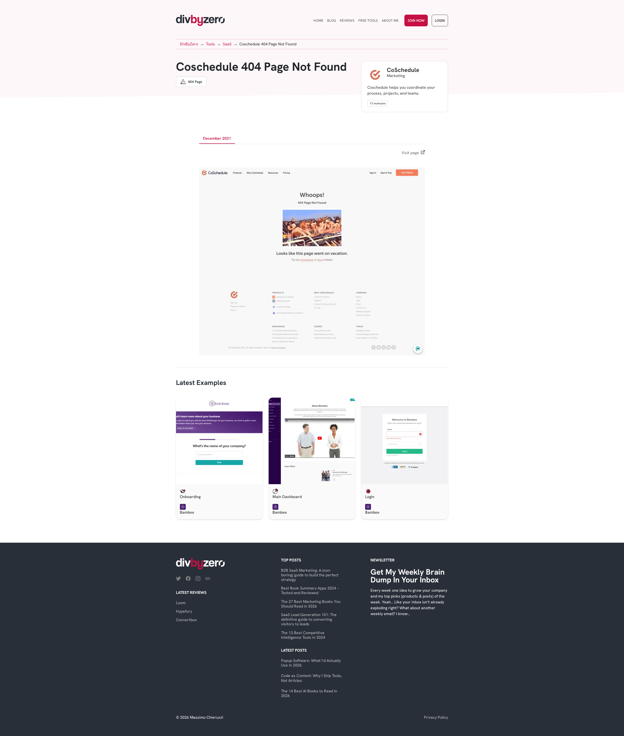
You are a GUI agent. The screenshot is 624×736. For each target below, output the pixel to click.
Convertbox (186, 619)
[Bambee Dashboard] (312, 441)
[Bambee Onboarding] (219, 441)
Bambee (187, 512)
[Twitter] (178, 578)
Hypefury (184, 611)
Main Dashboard (287, 496)
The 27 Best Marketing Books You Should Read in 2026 (311, 604)
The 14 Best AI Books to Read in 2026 (309, 693)
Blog (331, 20)
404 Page (195, 81)
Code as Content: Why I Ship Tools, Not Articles (311, 678)
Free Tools (368, 20)
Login (440, 20)
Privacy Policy (436, 717)
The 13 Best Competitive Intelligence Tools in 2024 (303, 635)
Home (318, 20)
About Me (390, 20)
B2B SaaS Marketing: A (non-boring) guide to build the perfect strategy (310, 575)
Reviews (347, 20)
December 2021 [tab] (217, 138)
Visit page (410, 152)
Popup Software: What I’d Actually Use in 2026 (311, 663)
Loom (180, 602)
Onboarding (190, 496)
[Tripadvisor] (207, 578)
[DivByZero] (200, 20)
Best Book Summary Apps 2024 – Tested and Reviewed (310, 590)
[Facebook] (188, 578)
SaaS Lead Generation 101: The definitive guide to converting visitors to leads (309, 619)
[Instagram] (197, 578)
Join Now (416, 20)
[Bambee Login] (404, 441)
